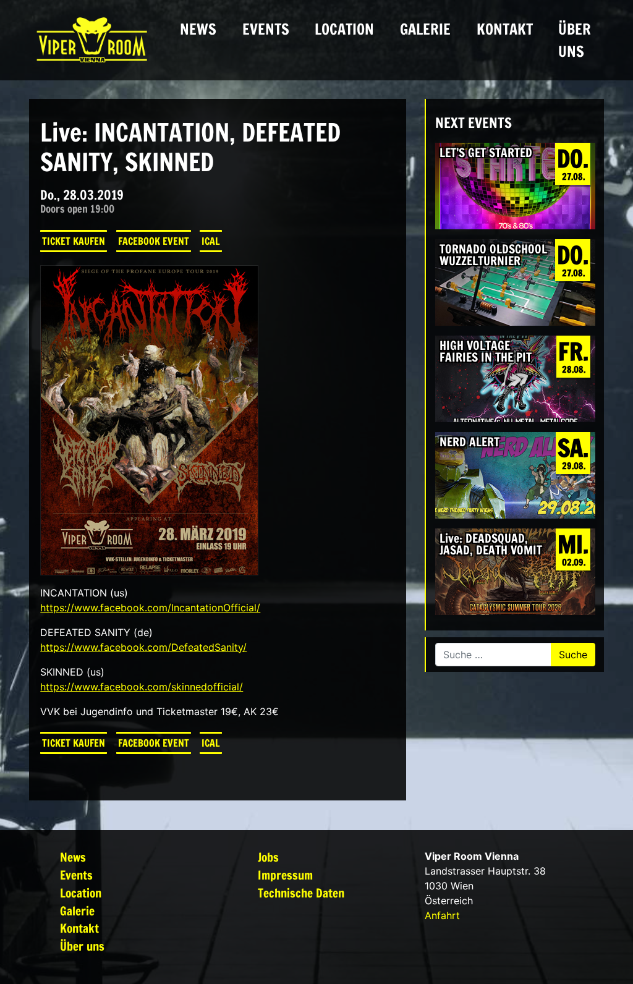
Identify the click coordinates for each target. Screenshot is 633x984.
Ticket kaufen (73, 241)
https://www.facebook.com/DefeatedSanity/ (143, 647)
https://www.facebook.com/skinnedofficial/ (141, 687)
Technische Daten (301, 892)
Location (344, 29)
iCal (211, 241)
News (198, 29)
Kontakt (505, 29)
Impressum (285, 875)
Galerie (425, 29)
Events (265, 29)
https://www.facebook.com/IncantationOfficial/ (150, 607)
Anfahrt (442, 915)
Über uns (574, 40)
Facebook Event (153, 241)
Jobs (268, 857)
